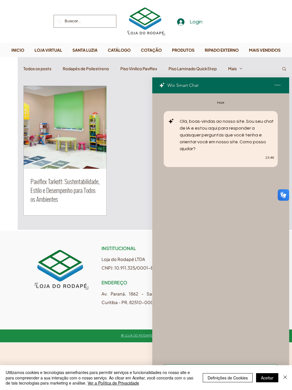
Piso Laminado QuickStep (193, 68)
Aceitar (267, 378)
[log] (220, 227)
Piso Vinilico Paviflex (138, 68)
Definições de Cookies (228, 378)
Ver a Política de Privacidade (113, 383)
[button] (284, 69)
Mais (232, 68)
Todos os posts (37, 68)
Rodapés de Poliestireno (86, 68)
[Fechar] (285, 377)
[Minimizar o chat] (277, 85)
